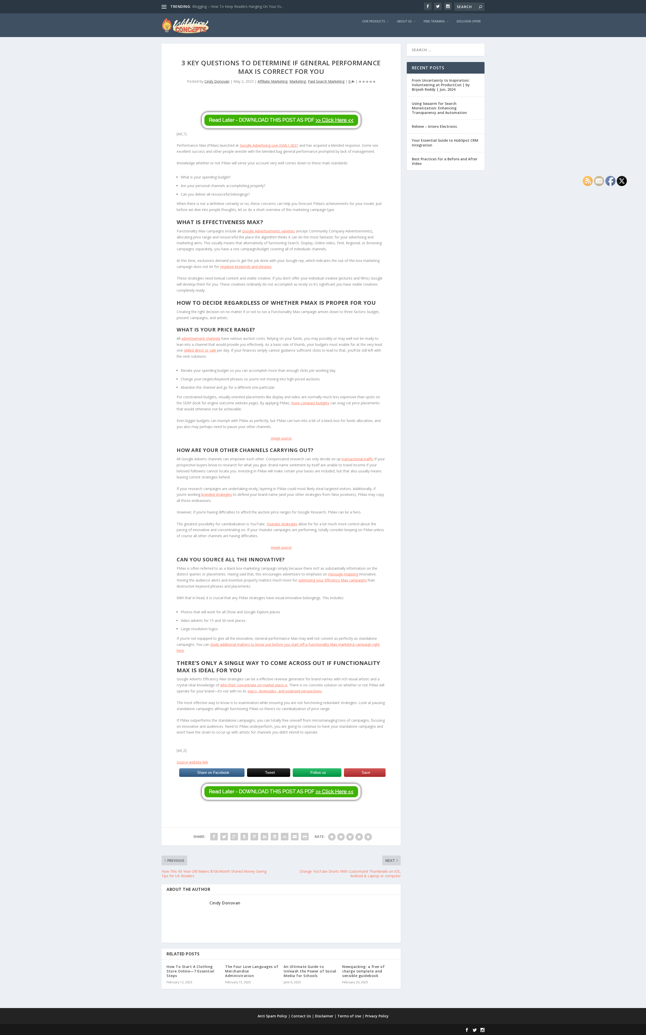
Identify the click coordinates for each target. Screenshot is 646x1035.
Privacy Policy (377, 1016)
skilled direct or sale (200, 350)
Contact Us (301, 1016)
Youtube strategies (281, 524)
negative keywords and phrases (246, 266)
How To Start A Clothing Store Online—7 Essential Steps (190, 971)
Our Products (373, 21)
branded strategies (216, 494)
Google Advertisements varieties (268, 231)
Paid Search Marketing (326, 81)
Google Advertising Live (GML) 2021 (269, 145)
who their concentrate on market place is (253, 685)
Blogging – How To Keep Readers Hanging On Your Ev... (237, 6)
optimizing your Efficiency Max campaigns (332, 580)
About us (404, 21)
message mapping (343, 574)
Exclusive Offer (469, 21)
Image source (281, 438)
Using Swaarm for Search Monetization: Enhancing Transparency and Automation (439, 108)
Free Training (434, 21)
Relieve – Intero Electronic (434, 126)
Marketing (297, 81)
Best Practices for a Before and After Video (444, 161)
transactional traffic (357, 458)
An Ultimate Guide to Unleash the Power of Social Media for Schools (310, 971)
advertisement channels (200, 338)
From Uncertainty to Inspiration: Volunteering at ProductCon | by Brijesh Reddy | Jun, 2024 (441, 85)
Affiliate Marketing (272, 81)
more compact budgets (310, 403)
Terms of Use (349, 1016)
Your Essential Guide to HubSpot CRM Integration (445, 142)
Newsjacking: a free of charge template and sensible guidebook (363, 971)
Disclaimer (324, 1016)
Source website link (192, 762)
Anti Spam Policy (272, 1016)
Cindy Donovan (216, 81)
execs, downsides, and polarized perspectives (285, 691)
